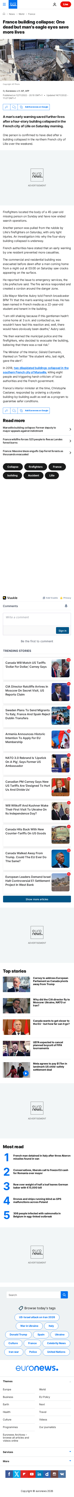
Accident (33, 475)
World (21, 14)
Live (65, 4)
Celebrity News (56, 1343)
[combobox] (37, 1294)
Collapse (12, 466)
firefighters (36, 466)
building (12, 475)
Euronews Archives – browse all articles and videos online (16, 1437)
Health (6, 1411)
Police (33, 1351)
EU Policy (44, 1396)
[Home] (4, 14)
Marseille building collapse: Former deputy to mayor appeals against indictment (29, 429)
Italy (51, 1325)
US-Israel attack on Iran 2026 (37, 1317)
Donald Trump (18, 1334)
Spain (41, 1334)
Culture (13, 1343)
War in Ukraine (29, 1325)
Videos (43, 1419)
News (12, 14)
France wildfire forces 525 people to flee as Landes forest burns (33, 441)
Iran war (14, 1351)
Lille (51, 475)
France (31, 14)
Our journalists (47, 1427)
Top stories (14, 971)
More (6, 1461)
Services (8, 1451)
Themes (7, 1381)
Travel (42, 1411)
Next (42, 1404)
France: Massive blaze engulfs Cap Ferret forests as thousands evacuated (33, 452)
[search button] (64, 1294)
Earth (6, 1404)
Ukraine (59, 1334)
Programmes (10, 1427)
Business (8, 1396)
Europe (7, 1389)
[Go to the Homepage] (13, 4)
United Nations (56, 1351)
